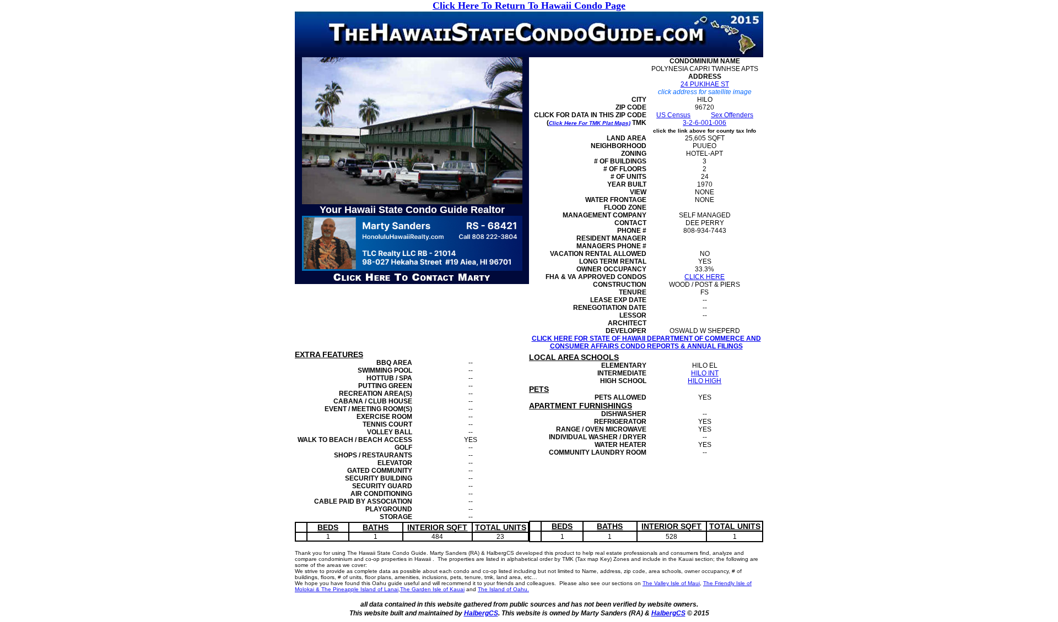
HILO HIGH (704, 381)
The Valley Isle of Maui (671, 583)
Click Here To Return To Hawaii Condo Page (529, 5)
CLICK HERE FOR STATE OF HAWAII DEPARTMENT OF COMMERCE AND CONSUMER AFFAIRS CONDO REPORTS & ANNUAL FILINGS (646, 342)
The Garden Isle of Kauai (432, 589)
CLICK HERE (704, 277)
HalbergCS (481, 613)
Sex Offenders (732, 115)
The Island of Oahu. (503, 589)
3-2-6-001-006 (704, 123)
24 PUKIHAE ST (705, 84)
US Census (673, 115)
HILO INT (705, 373)
